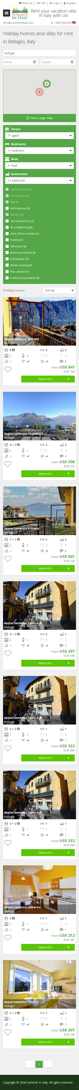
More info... (45, 379)
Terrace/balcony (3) (22, 221)
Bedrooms (18, 144)
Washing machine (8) (22, 252)
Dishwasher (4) (19, 259)
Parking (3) (16, 240)
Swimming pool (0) (21, 189)
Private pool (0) (19, 196)
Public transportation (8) (24, 278)
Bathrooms (19, 174)
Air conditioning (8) (21, 227)
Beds (14, 159)
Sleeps (16, 129)
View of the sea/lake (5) (24, 233)
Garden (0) (16, 214)
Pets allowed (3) (19, 271)
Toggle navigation (6, 13)
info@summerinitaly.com (18, 22)
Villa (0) (14, 202)
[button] (72, 300)
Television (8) (18, 246)
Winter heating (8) (21, 265)
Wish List (27, 3)
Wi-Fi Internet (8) (20, 208)
